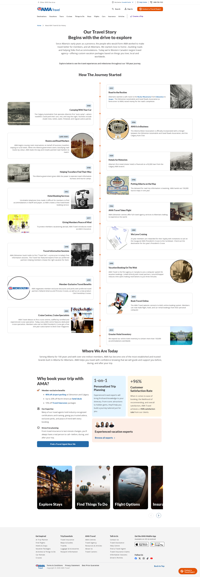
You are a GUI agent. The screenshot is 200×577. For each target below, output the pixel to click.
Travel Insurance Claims (120, 552)
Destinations (42, 16)
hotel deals (77, 399)
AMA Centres (90, 540)
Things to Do (79, 16)
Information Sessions (118, 555)
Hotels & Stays (41, 546)
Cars (103, 16)
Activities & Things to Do (46, 552)
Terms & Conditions (55, 565)
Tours (61, 16)
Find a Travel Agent (118, 549)
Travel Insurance (59, 403)
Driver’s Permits (116, 558)
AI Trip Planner (42, 540)
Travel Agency (91, 543)
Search (116, 9)
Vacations (53, 16)
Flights (96, 16)
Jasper (111, 99)
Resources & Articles (93, 546)
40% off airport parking (55, 394)
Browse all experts (105, 437)
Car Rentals (40, 555)
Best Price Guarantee (90, 565)
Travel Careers (91, 552)
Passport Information (69, 552)
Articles (121, 16)
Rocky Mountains (144, 97)
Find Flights (40, 543)
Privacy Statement (72, 565)
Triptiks (64, 546)
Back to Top (159, 566)
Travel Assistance (117, 543)
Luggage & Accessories (70, 549)
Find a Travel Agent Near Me (62, 444)
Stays (89, 16)
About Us (89, 549)
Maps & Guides (67, 543)
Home (39, 25)
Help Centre (115, 546)
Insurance (112, 16)
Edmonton (160, 97)
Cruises (69, 16)
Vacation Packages (43, 549)
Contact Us (114, 540)
